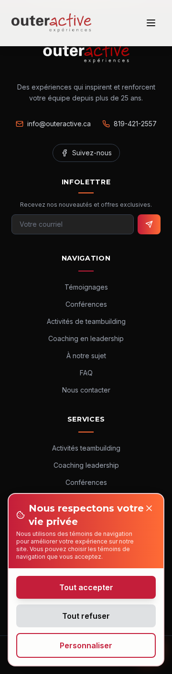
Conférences (86, 304)
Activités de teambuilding (86, 321)
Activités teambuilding (86, 448)
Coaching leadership (86, 465)
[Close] (149, 508)
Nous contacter (86, 390)
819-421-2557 (135, 124)
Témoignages (86, 287)
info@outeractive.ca (59, 124)
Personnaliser (86, 645)
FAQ (86, 373)
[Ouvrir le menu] (151, 22)
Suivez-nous (92, 153)
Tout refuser (86, 616)
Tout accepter (86, 587)
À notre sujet (86, 356)
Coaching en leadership (86, 338)
